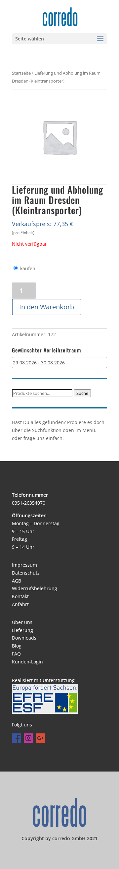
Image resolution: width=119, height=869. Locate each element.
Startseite (21, 73)
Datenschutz (26, 573)
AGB (16, 581)
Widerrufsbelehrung (34, 588)
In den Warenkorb (46, 306)
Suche (82, 393)
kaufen (27, 268)
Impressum (24, 565)
